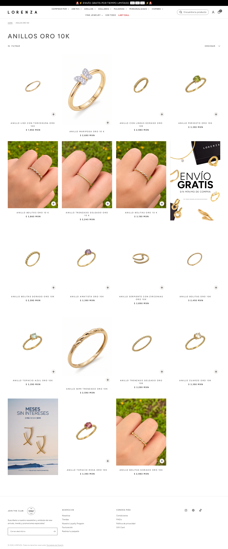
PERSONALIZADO (138, 9)
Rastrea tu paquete (70, 531)
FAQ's (119, 519)
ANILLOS (88, 9)
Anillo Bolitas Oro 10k (195, 296)
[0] (218, 12)
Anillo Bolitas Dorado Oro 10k (141, 470)
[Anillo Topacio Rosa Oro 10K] (87, 432)
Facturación (67, 527)
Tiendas (65, 519)
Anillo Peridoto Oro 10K (195, 123)
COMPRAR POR (59, 9)
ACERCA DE (68, 510)
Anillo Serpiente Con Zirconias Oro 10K (141, 297)
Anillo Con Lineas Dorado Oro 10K (141, 124)
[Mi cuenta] (213, 12)
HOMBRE (156, 9)
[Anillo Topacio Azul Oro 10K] (33, 342)
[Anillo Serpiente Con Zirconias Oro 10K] (141, 258)
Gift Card (120, 527)
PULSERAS (119, 9)
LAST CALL (123, 15)
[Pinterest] (195, 510)
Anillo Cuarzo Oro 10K (195, 380)
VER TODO (110, 15)
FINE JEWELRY (93, 15)
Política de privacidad (125, 523)
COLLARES (103, 9)
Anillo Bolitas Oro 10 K (33, 212)
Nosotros (66, 515)
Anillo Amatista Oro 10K (87, 296)
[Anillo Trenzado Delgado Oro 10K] (141, 342)
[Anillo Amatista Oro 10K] (87, 258)
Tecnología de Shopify (55, 545)
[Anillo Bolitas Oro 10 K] (33, 174)
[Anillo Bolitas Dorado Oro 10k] (141, 432)
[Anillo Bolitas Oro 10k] (195, 258)
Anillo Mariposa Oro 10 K (87, 131)
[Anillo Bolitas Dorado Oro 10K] (33, 258)
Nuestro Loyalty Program (73, 523)
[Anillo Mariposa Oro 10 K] (87, 89)
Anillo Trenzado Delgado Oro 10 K (87, 214)
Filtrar (15, 46)
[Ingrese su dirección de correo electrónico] (54, 531)
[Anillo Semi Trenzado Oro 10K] (87, 346)
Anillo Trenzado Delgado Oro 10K (141, 381)
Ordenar (210, 46)
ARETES (75, 9)
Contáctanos (122, 515)
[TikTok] (202, 510)
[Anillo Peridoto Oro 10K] (195, 85)
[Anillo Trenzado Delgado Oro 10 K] (87, 174)
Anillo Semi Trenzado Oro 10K (87, 389)
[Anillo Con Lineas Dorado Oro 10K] (141, 85)
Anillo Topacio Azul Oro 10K (33, 380)
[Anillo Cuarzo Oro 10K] (195, 342)
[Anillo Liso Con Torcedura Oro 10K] (33, 85)
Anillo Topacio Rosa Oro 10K (87, 470)
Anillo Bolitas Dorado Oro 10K (33, 296)
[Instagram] (188, 510)
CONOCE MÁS (123, 510)
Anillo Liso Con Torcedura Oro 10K (33, 124)
